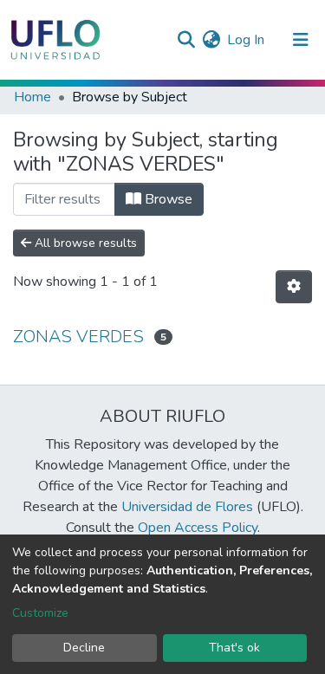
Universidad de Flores (187, 506)
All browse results (84, 243)
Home (32, 97)
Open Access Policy (197, 527)
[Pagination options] (294, 286)
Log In (246, 39)
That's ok (234, 647)
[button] (211, 39)
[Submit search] (186, 39)
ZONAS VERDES (78, 336)
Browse (166, 199)
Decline (84, 647)
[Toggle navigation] (300, 40)
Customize (40, 613)
